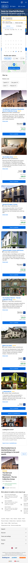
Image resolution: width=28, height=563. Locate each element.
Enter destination (8, 17)
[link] (6, 82)
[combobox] (14, 19)
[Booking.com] (4, 2)
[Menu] (26, 2)
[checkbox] (21, 37)
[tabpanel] (13, 44)
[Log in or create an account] (22, 2)
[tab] (8, 26)
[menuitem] (5, 6)
